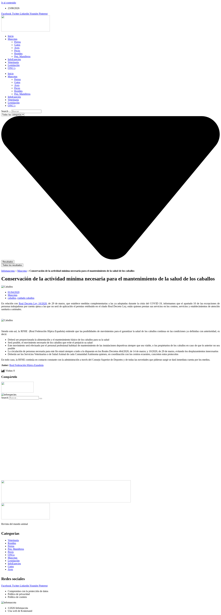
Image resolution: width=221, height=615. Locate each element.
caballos (12, 298)
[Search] (40, 398)
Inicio (11, 36)
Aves (16, 47)
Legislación (14, 65)
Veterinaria (13, 62)
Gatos (17, 44)
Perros (17, 42)
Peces (17, 50)
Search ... (6, 111)
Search (4, 397)
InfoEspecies (14, 59)
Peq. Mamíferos (22, 56)
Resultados (8, 262)
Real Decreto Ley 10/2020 (33, 303)
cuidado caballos (25, 298)
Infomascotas (8, 270)
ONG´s (11, 68)
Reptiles (18, 53)
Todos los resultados (12, 265)
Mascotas (12, 39)
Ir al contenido (8, 2)
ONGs (11, 554)
